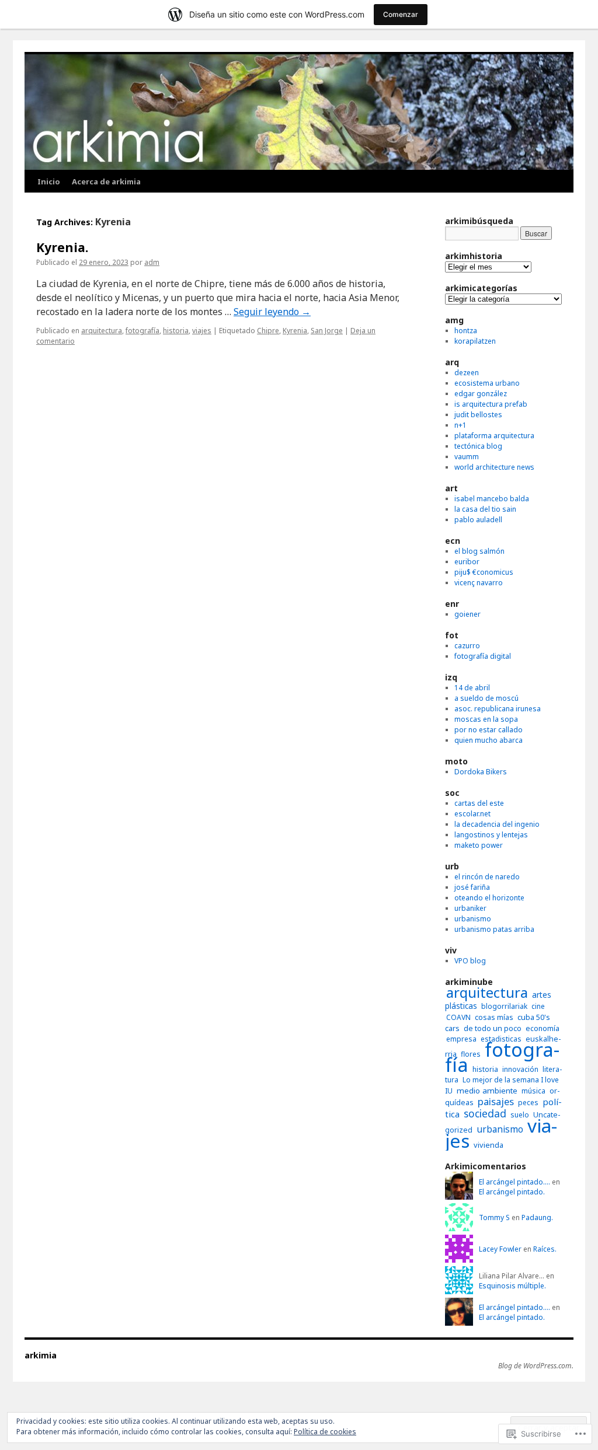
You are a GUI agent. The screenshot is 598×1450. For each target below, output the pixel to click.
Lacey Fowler (500, 1249)
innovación (520, 1069)
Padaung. (537, 1217)
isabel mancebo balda (491, 499)
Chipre (268, 331)
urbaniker (470, 908)
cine (538, 1006)
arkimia (41, 1355)
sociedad (485, 1113)
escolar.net (472, 814)
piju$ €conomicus (483, 572)
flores (471, 1054)
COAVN (458, 1017)
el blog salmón (479, 551)
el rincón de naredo (487, 877)
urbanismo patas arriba (494, 929)
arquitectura (101, 331)
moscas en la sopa (486, 719)
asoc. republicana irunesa (497, 709)
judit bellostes (478, 415)
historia (176, 331)
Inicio (48, 181)
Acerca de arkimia (106, 181)
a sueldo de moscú (486, 698)
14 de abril (472, 688)
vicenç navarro (478, 583)
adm (151, 262)
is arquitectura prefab (490, 404)
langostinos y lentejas (491, 835)
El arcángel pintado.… (514, 1182)
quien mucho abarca (488, 740)
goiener (467, 614)
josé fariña (472, 887)
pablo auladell (478, 520)
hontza (465, 331)
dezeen (466, 373)
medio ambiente (487, 1090)
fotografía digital (482, 656)
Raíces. (545, 1249)
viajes (201, 331)
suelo (519, 1115)
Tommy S (494, 1217)
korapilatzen (475, 341)
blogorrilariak (504, 1006)
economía (542, 1028)
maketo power (478, 845)
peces (528, 1102)
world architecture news (494, 467)
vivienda (488, 1145)
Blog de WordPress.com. (535, 1366)
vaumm (466, 457)
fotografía (142, 331)
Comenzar (400, 14)
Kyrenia (295, 331)
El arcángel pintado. (512, 1192)
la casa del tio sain (485, 509)
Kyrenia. (62, 247)
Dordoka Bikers (480, 772)
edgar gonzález (480, 394)
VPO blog (470, 961)
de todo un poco (492, 1028)
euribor (466, 562)
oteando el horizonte (489, 898)
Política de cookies (325, 1432)
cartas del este (479, 803)
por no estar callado (488, 730)
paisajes (496, 1101)
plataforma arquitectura (494, 436)
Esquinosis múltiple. (512, 1286)
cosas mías (494, 1017)
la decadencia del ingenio (497, 824)
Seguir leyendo (272, 311)
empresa (461, 1039)
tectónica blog (478, 446)
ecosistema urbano (487, 383)
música (533, 1091)
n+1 (460, 425)
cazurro (467, 646)
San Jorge (327, 331)
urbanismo (472, 919)
